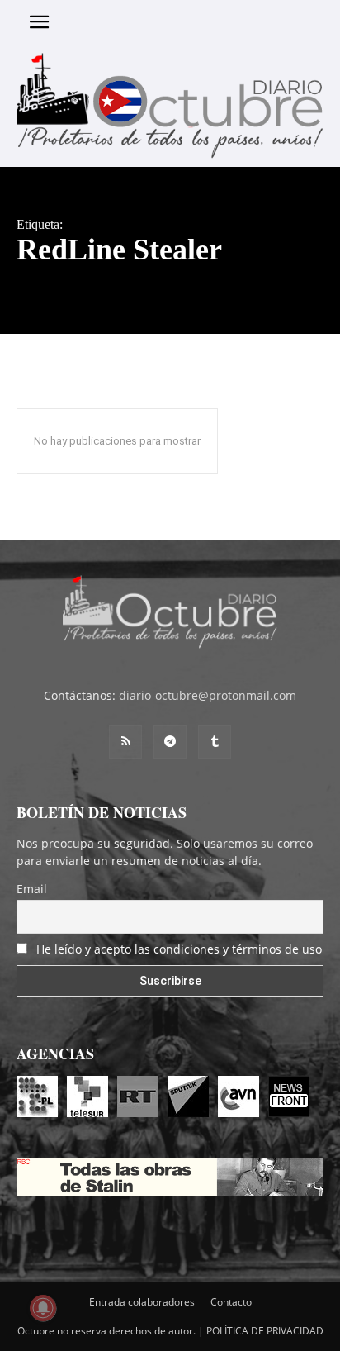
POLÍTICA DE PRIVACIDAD (264, 1331)
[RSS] (125, 742)
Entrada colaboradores (142, 1302)
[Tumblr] (214, 742)
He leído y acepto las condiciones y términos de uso (179, 949)
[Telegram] (170, 742)
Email (32, 889)
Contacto (231, 1302)
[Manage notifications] (43, 1308)
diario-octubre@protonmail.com (207, 695)
